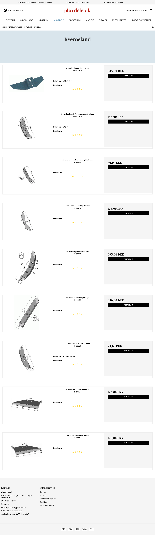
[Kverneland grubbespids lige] (27, 312)
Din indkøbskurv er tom (134, 10)
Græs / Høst (26, 20)
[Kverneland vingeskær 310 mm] (27, 83)
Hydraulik (43, 20)
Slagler (103, 20)
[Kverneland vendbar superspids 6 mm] (27, 175)
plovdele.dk (77, 10)
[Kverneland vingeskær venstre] (27, 450)
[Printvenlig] (153, 27)
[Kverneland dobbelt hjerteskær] (27, 221)
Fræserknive (75, 20)
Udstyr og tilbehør (141, 20)
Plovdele (10, 20)
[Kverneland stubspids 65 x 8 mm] (27, 358)
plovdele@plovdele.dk (17, 507)
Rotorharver (119, 20)
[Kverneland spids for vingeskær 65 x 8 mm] (27, 129)
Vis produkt (128, 75)
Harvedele (58, 20)
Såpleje (90, 20)
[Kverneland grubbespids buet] (27, 266)
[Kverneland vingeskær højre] (27, 404)
